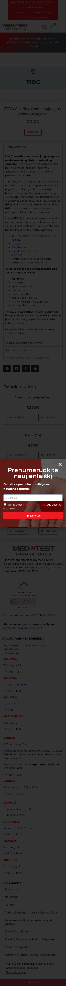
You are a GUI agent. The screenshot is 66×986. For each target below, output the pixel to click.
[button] (60, 464)
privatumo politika (35, 504)
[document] (33, 493)
